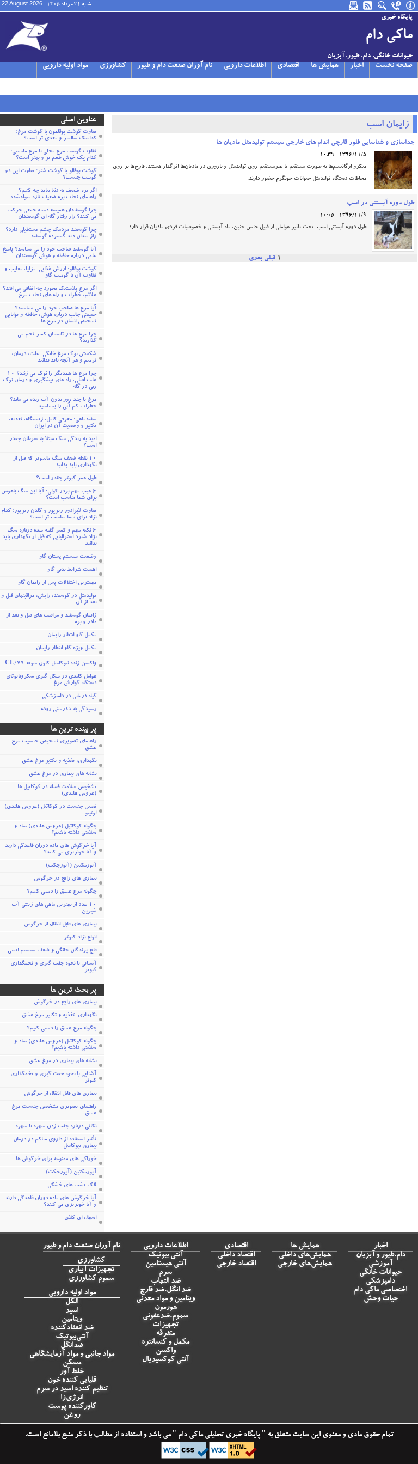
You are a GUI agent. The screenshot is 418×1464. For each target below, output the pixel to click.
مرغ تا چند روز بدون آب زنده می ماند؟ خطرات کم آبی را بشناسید (53, 403)
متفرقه (165, 1333)
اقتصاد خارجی (236, 1264)
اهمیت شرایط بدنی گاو (71, 570)
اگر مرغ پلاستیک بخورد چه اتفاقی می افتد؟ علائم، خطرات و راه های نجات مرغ (49, 292)
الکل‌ (71, 1302)
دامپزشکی (380, 1281)
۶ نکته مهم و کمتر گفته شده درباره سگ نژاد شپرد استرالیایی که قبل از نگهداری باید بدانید (49, 537)
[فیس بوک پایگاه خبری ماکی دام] (58, 86)
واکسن (166, 1351)
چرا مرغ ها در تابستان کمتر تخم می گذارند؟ (56, 338)
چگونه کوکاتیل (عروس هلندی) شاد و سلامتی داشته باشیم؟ (55, 830)
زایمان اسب (387, 125)
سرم (165, 1272)
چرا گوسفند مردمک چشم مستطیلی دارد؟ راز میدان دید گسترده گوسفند (50, 233)
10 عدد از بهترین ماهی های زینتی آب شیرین (53, 908)
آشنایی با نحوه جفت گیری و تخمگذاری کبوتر (53, 967)
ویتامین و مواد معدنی (165, 1299)
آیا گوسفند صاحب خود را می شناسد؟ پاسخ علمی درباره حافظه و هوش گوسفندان (49, 253)
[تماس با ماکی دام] (396, 5)
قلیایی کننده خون (71, 1380)
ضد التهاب (166, 1281)
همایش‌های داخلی (305, 1255)
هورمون (166, 1307)
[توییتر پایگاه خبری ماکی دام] (19, 86)
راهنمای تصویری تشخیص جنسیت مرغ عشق (53, 745)
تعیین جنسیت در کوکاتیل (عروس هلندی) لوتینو (50, 810)
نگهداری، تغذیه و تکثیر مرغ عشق (59, 761)
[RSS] (368, 5)
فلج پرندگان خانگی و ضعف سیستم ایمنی (52, 951)
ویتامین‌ (72, 1319)
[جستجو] (382, 5)
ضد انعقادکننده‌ (72, 1328)
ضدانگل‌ (71, 1345)
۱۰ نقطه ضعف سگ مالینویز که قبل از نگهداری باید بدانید (54, 462)
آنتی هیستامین (165, 1264)
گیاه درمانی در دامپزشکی (69, 696)
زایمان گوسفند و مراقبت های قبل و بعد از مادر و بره (51, 619)
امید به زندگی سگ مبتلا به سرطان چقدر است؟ (52, 442)
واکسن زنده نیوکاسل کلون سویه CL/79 (50, 664)
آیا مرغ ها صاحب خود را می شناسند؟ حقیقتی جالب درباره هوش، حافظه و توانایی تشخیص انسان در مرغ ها (50, 315)
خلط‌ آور (72, 1372)
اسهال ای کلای (80, 1218)
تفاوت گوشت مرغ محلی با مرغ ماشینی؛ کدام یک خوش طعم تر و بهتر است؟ (53, 155)
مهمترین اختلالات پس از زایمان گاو (57, 583)
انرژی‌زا (71, 1398)
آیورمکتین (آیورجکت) (71, 866)
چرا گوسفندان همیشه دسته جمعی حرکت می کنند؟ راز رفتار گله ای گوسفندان (51, 214)
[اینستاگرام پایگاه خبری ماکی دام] (32, 86)
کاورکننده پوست (72, 1406)
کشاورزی (113, 66)
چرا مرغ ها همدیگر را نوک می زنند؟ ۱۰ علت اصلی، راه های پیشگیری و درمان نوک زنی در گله (49, 381)
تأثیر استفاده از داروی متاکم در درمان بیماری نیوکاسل (54, 1143)
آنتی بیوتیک (165, 1255)
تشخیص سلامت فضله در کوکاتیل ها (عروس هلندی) (56, 790)
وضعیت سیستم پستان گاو (67, 557)
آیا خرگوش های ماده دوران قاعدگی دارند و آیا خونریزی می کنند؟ (50, 849)
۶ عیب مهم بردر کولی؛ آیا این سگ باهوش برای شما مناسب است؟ (48, 495)
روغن (72, 1415)
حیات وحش (381, 1299)
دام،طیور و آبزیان (380, 1255)
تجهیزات (165, 1325)
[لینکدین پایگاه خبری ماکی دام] (71, 86)
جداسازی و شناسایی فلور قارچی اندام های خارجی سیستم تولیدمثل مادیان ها (315, 143)
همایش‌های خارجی (305, 1264)
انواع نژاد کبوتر (80, 938)
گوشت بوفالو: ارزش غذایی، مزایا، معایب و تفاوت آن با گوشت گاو (50, 272)
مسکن (72, 1363)
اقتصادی (288, 66)
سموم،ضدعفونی (165, 1316)
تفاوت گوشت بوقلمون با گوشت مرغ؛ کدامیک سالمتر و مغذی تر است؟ (56, 135)
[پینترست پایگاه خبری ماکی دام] (84, 86)
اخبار (357, 66)
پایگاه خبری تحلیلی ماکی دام (218, 1435)
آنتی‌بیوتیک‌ (72, 1337)
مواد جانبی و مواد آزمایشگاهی (71, 1354)
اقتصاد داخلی (236, 1255)
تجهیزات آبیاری (91, 1270)
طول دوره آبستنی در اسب (380, 203)
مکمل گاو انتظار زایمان (71, 635)
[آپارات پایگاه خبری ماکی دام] (6, 86)
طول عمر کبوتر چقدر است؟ (66, 478)
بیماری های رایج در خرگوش (65, 879)
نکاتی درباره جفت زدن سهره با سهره (55, 1127)
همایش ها (325, 66)
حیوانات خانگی (380, 1272)
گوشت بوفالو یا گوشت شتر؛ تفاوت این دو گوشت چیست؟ (50, 174)
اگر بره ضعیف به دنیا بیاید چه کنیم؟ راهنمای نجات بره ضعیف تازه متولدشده (53, 194)
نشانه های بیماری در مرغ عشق (62, 774)
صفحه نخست (393, 66)
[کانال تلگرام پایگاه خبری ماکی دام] (45, 86)
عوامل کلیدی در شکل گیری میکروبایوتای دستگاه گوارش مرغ (51, 680)
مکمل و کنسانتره (165, 1342)
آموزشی (380, 1264)
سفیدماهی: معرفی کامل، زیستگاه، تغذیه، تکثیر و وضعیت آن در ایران (52, 423)
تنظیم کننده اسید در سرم (72, 1389)
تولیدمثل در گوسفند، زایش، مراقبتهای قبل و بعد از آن (48, 599)
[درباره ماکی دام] (410, 5)
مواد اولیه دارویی (65, 66)
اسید (71, 1311)
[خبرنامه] (354, 5)
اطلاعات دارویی (245, 66)
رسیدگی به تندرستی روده (68, 709)
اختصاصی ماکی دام (380, 1290)
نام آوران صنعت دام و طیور (174, 66)
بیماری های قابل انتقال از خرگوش (60, 925)
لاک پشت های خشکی (71, 1185)
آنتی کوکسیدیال (165, 1360)
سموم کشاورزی (91, 1278)
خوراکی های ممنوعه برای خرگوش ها (56, 1159)
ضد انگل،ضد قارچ (165, 1290)
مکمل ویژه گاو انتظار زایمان (66, 648)
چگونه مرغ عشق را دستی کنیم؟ (61, 892)
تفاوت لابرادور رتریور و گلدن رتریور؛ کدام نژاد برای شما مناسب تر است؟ (48, 514)
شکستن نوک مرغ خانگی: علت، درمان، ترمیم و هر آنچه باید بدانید (53, 357)
